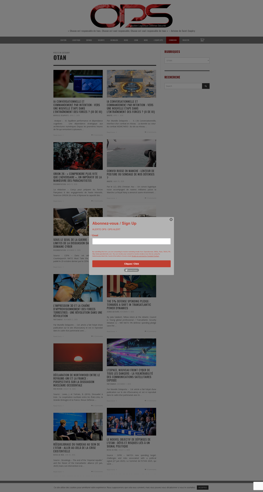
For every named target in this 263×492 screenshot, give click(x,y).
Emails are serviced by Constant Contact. (145, 256)
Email (95, 235)
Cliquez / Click (131, 263)
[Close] (171, 219)
